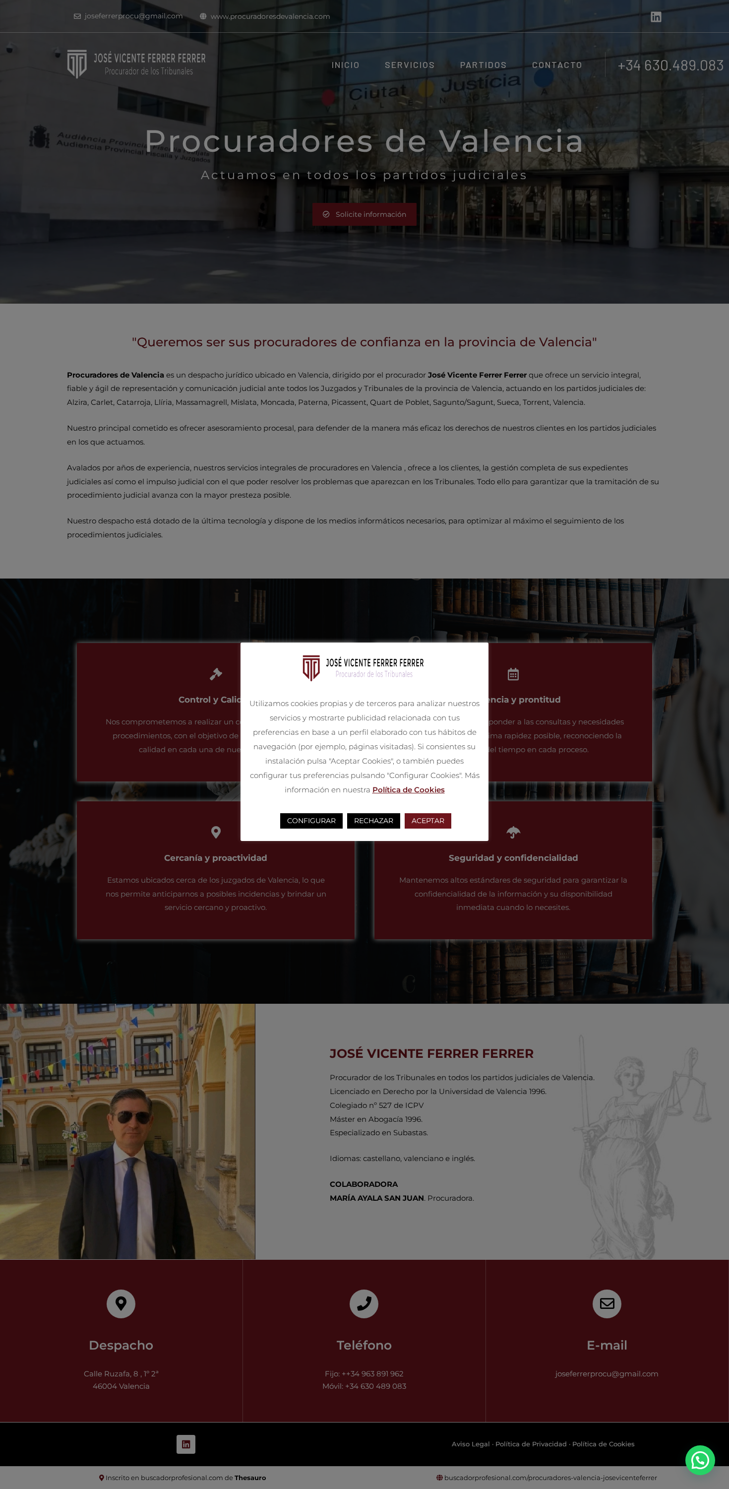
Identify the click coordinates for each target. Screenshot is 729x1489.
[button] (700, 1460)
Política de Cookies (408, 789)
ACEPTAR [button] (428, 821)
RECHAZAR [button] (373, 821)
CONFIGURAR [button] (311, 821)
